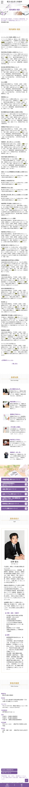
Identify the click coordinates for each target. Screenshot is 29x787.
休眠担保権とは (5, 275)
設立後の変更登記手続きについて (10, 67)
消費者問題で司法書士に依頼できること (12, 315)
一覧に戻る (15, 363)
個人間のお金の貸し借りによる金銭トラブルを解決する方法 (14, 195)
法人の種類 (4, 82)
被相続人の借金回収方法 (7, 180)
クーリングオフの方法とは (8, 343)
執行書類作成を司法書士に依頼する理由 (12, 112)
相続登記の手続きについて (8, 232)
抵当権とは (4, 302)
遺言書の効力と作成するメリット (10, 245)
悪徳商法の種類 (5, 330)
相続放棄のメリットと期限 (8, 218)
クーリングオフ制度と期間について (10, 37)
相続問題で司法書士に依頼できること (11, 203)
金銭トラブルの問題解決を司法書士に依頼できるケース (14, 172)
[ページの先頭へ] (26, 780)
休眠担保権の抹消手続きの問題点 (10, 260)
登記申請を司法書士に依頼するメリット (12, 52)
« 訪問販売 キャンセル (7, 360)
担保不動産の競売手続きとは (9, 156)
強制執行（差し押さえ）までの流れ (10, 142)
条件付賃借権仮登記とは (7, 288)
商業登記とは (4, 97)
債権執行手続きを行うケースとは (10, 127)
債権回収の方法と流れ (7, 187)
